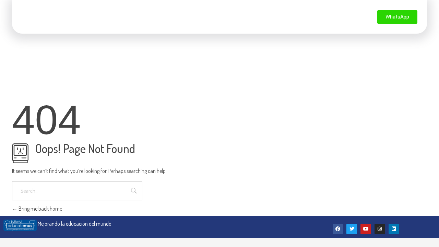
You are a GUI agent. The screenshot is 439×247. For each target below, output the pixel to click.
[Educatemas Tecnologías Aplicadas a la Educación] (47, 16)
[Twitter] (351, 229)
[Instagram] (380, 229)
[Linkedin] (394, 229)
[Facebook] (338, 229)
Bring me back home (39, 208)
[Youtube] (365, 229)
